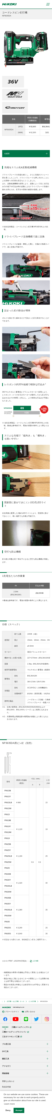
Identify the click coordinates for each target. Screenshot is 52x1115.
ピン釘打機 (32, 1001)
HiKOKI (5, 1027)
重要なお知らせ (8, 1081)
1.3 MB (35, 961)
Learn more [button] (9, 1104)
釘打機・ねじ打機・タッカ (15, 1001)
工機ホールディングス (20, 1027)
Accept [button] (18, 1110)
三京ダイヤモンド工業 (10, 1037)
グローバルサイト (12, 1012)
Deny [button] (8, 1110)
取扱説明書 (6, 1087)
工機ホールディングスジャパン (14, 1032)
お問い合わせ (30, 1012)
